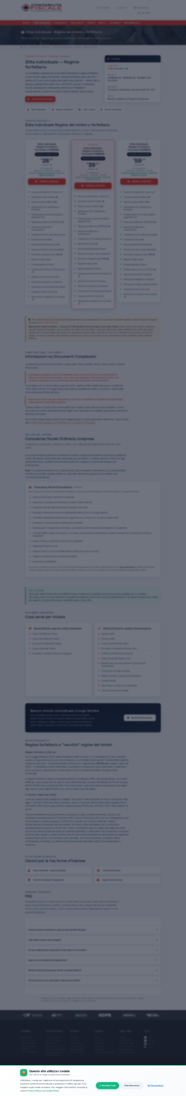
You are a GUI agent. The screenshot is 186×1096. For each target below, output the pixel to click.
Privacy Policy (34, 1090)
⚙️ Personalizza (155, 1085)
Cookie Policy (52, 1090)
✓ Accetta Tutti (107, 1085)
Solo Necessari (132, 1085)
